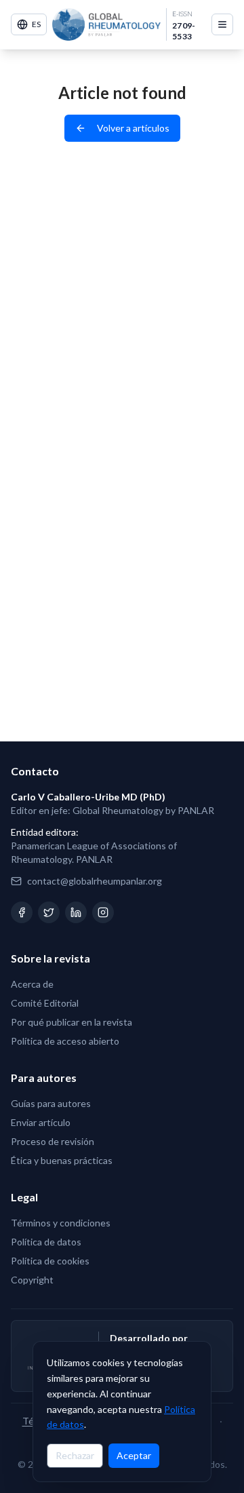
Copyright (32, 1279)
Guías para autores (51, 1103)
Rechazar (75, 1455)
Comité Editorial (45, 1003)
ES (36, 24)
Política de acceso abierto (65, 1041)
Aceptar (134, 1455)
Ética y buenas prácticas (62, 1160)
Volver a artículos (133, 128)
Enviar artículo (40, 1122)
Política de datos (46, 1241)
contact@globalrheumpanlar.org (94, 881)
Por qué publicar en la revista (71, 1022)
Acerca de (32, 984)
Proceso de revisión (52, 1141)
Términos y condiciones (60, 1222)
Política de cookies (50, 1260)
